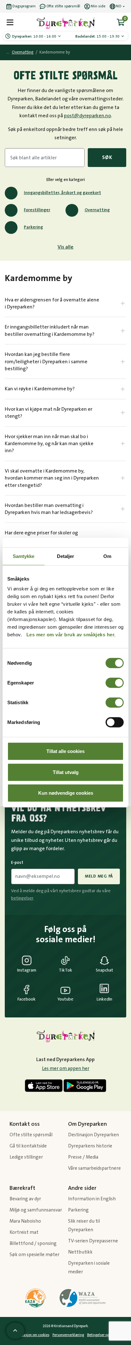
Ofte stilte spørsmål (31, 1135)
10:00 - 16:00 (34, 36)
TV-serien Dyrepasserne (93, 1241)
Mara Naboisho (25, 1221)
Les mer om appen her (65, 1068)
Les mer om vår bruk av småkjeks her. (71, 634)
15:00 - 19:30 (98, 36)
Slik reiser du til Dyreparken (84, 1225)
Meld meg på (99, 876)
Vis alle (65, 247)
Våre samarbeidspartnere (94, 1168)
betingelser (22, 898)
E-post (17, 862)
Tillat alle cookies (65, 751)
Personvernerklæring (68, 1335)
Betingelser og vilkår (102, 1335)
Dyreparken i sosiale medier (89, 1268)
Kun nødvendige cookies (65, 793)
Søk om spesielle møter (34, 1254)
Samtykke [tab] (24, 556)
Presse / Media (83, 1157)
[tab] (65, 303)
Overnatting (23, 52)
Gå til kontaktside (28, 1146)
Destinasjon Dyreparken (93, 1135)
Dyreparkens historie (90, 1146)
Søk (107, 157)
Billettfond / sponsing (33, 1243)
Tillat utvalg (66, 772)
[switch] (115, 683)
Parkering (33, 227)
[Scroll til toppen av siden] (15, 1331)
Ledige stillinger (26, 1157)
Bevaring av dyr (25, 1199)
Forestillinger (37, 210)
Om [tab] (107, 556)
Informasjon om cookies (31, 1335)
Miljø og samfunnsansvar (36, 1210)
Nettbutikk (80, 1252)
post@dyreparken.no (87, 116)
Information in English (92, 1199)
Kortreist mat (24, 1232)
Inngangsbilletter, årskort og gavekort (62, 192)
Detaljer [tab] (65, 556)
